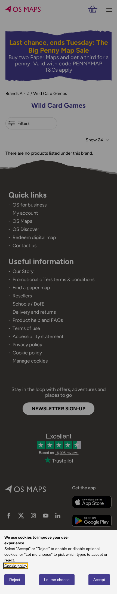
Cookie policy (15, 566)
